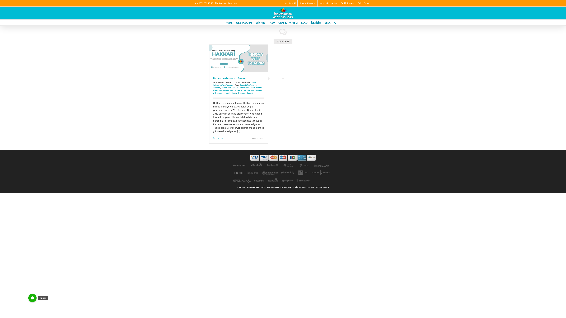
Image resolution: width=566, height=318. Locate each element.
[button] (335, 22)
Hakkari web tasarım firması (229, 78)
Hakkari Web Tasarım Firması (233, 88)
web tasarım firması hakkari (224, 93)
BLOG (253, 82)
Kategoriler (217, 85)
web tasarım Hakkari (244, 93)
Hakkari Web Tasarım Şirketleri (231, 90)
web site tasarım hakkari (253, 90)
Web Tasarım (227, 85)
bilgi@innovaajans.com (226, 3)
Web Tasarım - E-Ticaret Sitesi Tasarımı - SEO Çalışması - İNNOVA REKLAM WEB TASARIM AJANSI (290, 187)
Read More (217, 138)
